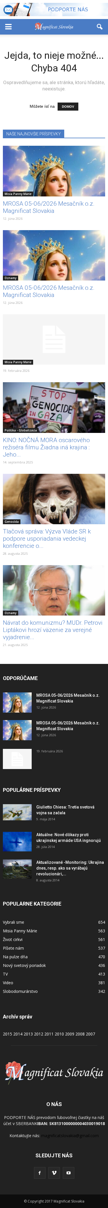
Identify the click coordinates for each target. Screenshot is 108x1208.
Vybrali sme (13, 922)
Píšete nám (13, 948)
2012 (38, 1034)
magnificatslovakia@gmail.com (70, 1135)
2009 (69, 1034)
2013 (28, 1034)
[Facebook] (40, 1173)
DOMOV (68, 106)
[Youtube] (68, 1173)
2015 (7, 1034)
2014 (17, 1034)
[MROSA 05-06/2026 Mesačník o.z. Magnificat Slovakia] (54, 171)
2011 (49, 1034)
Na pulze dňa (15, 956)
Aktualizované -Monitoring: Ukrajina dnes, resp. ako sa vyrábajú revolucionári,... (70, 868)
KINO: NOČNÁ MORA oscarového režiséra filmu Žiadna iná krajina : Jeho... (46, 447)
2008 (80, 1034)
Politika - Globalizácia (21, 430)
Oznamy (10, 278)
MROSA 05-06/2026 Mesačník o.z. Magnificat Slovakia (48, 207)
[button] (100, 27)
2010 (59, 1034)
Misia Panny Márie (18, 194)
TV (5, 974)
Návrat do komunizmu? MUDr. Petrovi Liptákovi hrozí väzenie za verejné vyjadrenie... (53, 630)
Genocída (12, 522)
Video (8, 982)
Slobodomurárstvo (20, 991)
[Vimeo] (54, 1173)
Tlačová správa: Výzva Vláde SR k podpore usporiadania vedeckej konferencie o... (47, 538)
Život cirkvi (12, 939)
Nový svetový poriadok (24, 965)
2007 (90, 1034)
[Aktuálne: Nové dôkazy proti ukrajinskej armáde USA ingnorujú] (17, 841)
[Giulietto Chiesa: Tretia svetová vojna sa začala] (17, 812)
